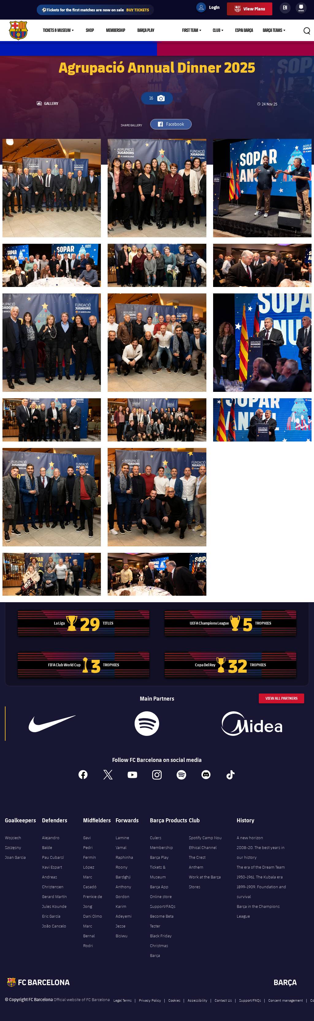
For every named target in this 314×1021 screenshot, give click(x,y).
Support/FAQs (162, 906)
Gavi (87, 837)
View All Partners (281, 698)
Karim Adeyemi (124, 911)
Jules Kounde (54, 906)
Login (210, 8)
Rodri (88, 945)
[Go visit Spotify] (147, 723)
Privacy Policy (150, 1000)
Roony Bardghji (123, 872)
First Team (190, 30)
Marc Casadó (90, 881)
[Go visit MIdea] (251, 723)
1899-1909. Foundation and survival (261, 891)
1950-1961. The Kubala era (260, 876)
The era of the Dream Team (261, 867)
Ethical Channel (202, 847)
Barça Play (145, 30)
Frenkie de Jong (92, 901)
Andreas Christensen (52, 881)
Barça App (159, 886)
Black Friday (161, 935)
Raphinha (124, 857)
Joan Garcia (15, 857)
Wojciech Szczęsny (13, 842)
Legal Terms (122, 1000)
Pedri (88, 847)
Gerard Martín (54, 896)
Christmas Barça (159, 950)
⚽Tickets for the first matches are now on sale (95, 9)
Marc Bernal (89, 930)
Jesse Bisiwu (122, 930)
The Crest (197, 857)
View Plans (254, 9)
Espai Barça (244, 30)
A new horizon (250, 837)
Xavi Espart (52, 867)
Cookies (174, 1000)
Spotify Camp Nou (205, 837)
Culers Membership (161, 842)
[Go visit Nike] (52, 723)
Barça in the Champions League (258, 911)
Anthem (196, 867)
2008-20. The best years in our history (261, 852)
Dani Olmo (92, 916)
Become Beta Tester (162, 921)
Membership (115, 30)
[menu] (301, 7)
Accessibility (197, 1000)
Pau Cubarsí (53, 857)
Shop (90, 30)
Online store (161, 896)
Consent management (285, 1000)
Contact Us (223, 1000)
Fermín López (89, 862)
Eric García (51, 916)
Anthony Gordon (123, 891)
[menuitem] (301, 7)
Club (216, 30)
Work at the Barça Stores (205, 881)
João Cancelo (54, 925)
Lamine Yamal (122, 842)
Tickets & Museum (57, 30)
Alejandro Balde (50, 842)
